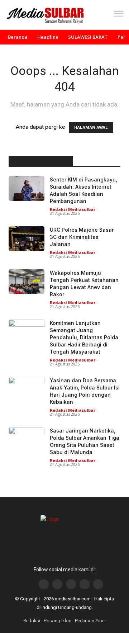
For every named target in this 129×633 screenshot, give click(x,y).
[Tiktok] (85, 584)
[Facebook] (44, 584)
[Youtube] (71, 584)
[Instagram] (57, 584)
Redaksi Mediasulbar (72, 209)
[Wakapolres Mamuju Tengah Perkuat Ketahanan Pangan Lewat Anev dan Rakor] (26, 281)
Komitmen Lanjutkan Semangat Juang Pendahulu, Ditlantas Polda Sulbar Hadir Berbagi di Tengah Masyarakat (84, 337)
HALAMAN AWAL (91, 127)
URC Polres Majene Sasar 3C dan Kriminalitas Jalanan (82, 237)
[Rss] (98, 584)
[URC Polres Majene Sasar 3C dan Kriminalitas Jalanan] (26, 238)
